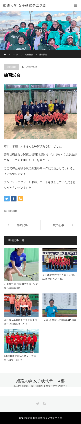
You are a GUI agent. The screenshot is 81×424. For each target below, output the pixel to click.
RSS (44, 403)
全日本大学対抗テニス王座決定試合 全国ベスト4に (58, 277)
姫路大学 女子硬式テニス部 (24, 5)
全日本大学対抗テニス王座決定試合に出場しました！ (20, 322)
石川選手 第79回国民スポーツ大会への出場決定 (21, 286)
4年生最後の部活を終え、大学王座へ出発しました (21, 358)
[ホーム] (5, 51)
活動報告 (11, 67)
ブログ (15, 54)
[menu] (75, 5)
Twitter (37, 403)
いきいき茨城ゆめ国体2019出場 (59, 320)
